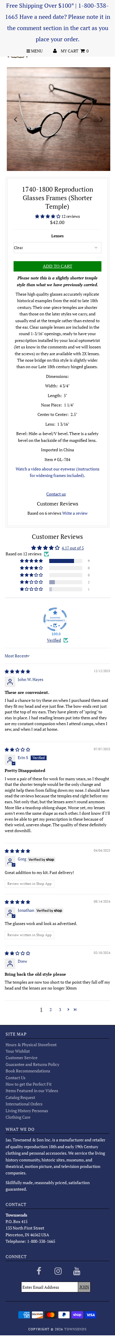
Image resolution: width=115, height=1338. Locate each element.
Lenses (57, 235)
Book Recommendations (28, 1071)
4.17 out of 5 (73, 548)
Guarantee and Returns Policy (32, 1064)
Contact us (56, 494)
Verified (54, 640)
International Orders (24, 1104)
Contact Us (15, 1077)
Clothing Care (18, 1117)
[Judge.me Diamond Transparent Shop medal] (55, 619)
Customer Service (21, 1057)
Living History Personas (27, 1110)
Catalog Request (20, 1097)
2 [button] (51, 1009)
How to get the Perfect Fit (29, 1084)
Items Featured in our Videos (32, 1090)
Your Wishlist (18, 1051)
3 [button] (60, 1009)
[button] (48, 216)
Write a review (75, 513)
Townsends (75, 1329)
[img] (17, 671)
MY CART (74, 51)
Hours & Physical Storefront (31, 1044)
